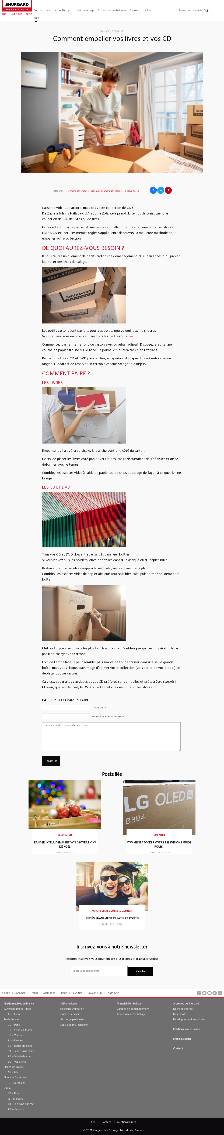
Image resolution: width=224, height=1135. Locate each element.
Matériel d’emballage (129, 1003)
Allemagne (49, 993)
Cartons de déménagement (133, 1009)
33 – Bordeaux (16, 1083)
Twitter (160, 190)
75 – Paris (14, 1025)
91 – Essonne (15, 1040)
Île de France (11, 1019)
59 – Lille (13, 1072)
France (34, 993)
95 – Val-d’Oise (17, 1062)
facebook (199, 993)
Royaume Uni (94, 993)
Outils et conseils (70, 1014)
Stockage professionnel (74, 1025)
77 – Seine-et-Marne (20, 1030)
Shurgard (127, 336)
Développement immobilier (189, 1019)
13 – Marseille (15, 1099)
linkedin (220, 993)
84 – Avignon (16, 1109)
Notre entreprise (183, 1009)
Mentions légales (126, 1122)
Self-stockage (68, 1003)
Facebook (153, 190)
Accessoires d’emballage (131, 1014)
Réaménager (107, 191)
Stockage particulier (72, 1019)
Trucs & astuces (131, 191)
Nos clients (179, 1014)
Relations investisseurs (186, 1029)
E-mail (108, 716)
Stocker (118, 191)
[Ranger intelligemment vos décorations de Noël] (65, 828)
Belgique (5, 993)
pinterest (214, 993)
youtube (209, 993)
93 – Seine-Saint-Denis (21, 1051)
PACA (7, 1088)
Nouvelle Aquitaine (15, 1077)
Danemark (20, 993)
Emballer (85, 191)
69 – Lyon (14, 1014)
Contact (178, 1048)
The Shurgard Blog (17, 14)
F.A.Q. (92, 1122)
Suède (63, 993)
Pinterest (168, 190)
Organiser (95, 191)
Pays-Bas (77, 993)
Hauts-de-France (14, 1067)
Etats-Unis (113, 993)
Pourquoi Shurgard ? (72, 1009)
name (99, 708)
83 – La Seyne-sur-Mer (21, 1104)
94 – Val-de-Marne (19, 1056)
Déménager (74, 191)
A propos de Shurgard (186, 1003)
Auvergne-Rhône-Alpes (17, 1009)
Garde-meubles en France (19, 1003)
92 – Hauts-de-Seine (20, 1046)
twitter (204, 993)
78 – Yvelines (16, 1035)
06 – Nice (13, 1093)
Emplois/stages (182, 1039)
